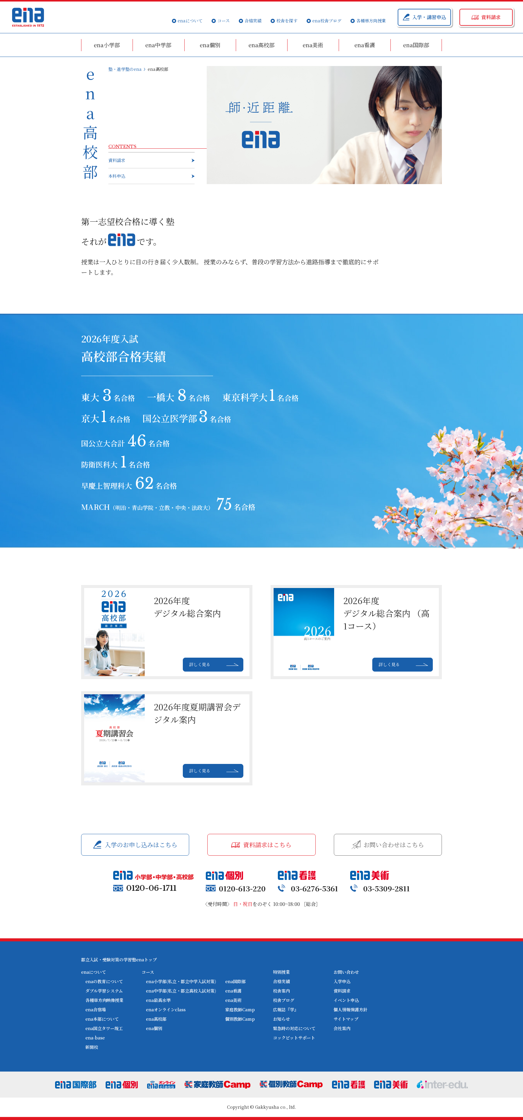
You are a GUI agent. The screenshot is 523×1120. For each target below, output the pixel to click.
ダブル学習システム (104, 991)
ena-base (95, 1038)
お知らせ (281, 1019)
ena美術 (313, 45)
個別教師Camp (240, 1019)
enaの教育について (104, 981)
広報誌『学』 (285, 1009)
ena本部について (102, 1019)
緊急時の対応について (294, 1028)
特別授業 (281, 972)
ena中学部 (158, 45)
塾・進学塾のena (125, 69)
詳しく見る (199, 664)
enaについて (190, 21)
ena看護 (364, 45)
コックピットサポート (294, 1038)
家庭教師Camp (240, 1009)
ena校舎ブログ (326, 21)
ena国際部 (416, 45)
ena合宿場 (95, 1009)
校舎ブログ (283, 1000)
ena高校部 (261, 45)
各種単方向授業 (371, 21)
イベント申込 (346, 1000)
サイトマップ (346, 1019)
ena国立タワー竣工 (104, 1028)
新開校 (91, 1047)
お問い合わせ (346, 972)
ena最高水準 (158, 1000)
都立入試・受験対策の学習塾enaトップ (119, 959)
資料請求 (116, 160)
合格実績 (253, 21)
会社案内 (342, 1028)
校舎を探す (287, 21)
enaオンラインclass (166, 1009)
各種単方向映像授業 (104, 1000)
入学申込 (342, 981)
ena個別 (210, 45)
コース (223, 21)
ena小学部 (107, 45)
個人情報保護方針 (350, 1009)
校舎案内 (281, 991)
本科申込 (116, 176)
